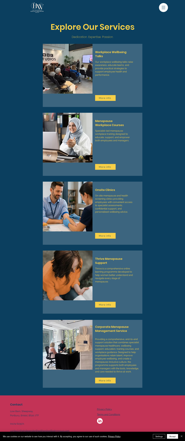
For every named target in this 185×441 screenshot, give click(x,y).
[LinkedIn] (100, 421)
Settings (159, 436)
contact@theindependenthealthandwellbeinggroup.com (40, 430)
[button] (163, 7)
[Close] (181, 436)
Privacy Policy (114, 436)
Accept (172, 436)
